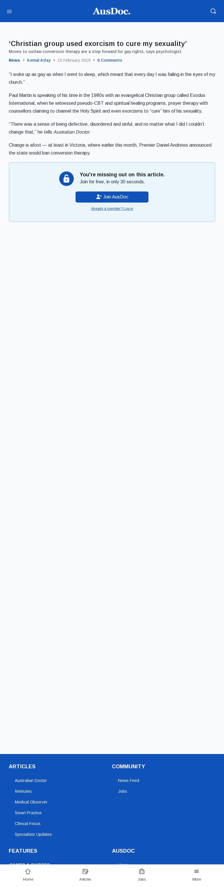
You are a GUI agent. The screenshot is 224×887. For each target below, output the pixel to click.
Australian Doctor (31, 780)
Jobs (122, 791)
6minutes (23, 791)
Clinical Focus (28, 823)
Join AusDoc (115, 196)
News (14, 60)
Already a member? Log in (112, 209)
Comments (109, 60)
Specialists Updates (33, 834)
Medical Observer (31, 802)
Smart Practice (28, 812)
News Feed (128, 780)
